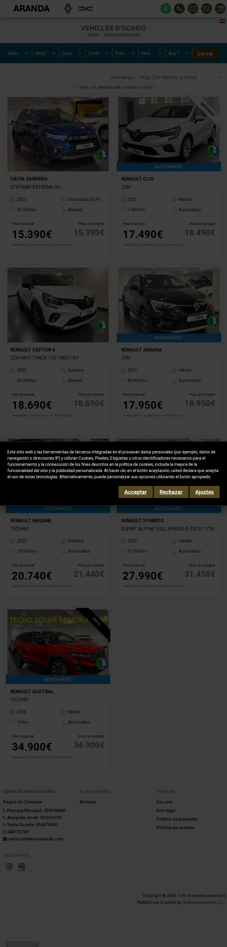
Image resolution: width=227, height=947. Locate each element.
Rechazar (171, 492)
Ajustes (204, 492)
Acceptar (135, 492)
